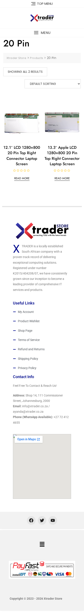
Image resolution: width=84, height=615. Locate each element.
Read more (22, 178)
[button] (42, 33)
